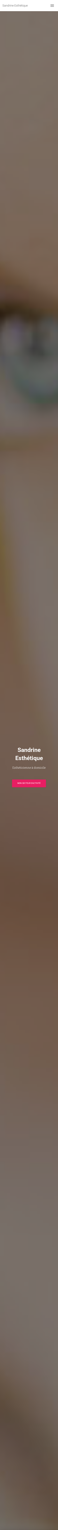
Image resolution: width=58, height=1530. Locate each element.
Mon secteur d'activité (29, 783)
